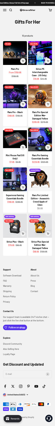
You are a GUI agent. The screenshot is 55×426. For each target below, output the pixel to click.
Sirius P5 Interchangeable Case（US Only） (40, 72)
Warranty (7, 286)
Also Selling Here (11, 349)
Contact (34, 291)
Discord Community (12, 344)
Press (33, 280)
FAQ (5, 280)
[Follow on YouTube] (36, 386)
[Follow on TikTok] (44, 386)
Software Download (12, 275)
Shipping (7, 291)
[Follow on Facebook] (5, 386)
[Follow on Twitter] (13, 386)
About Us (35, 275)
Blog (33, 286)
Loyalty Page (9, 354)
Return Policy (9, 296)
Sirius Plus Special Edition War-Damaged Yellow (40, 244)
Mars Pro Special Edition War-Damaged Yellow (40, 115)
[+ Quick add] (23, 61)
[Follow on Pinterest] (28, 386)
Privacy (6, 301)
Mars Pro (15, 69)
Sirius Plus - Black (15, 241)
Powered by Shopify (26, 417)
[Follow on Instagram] (21, 386)
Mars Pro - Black (15, 112)
